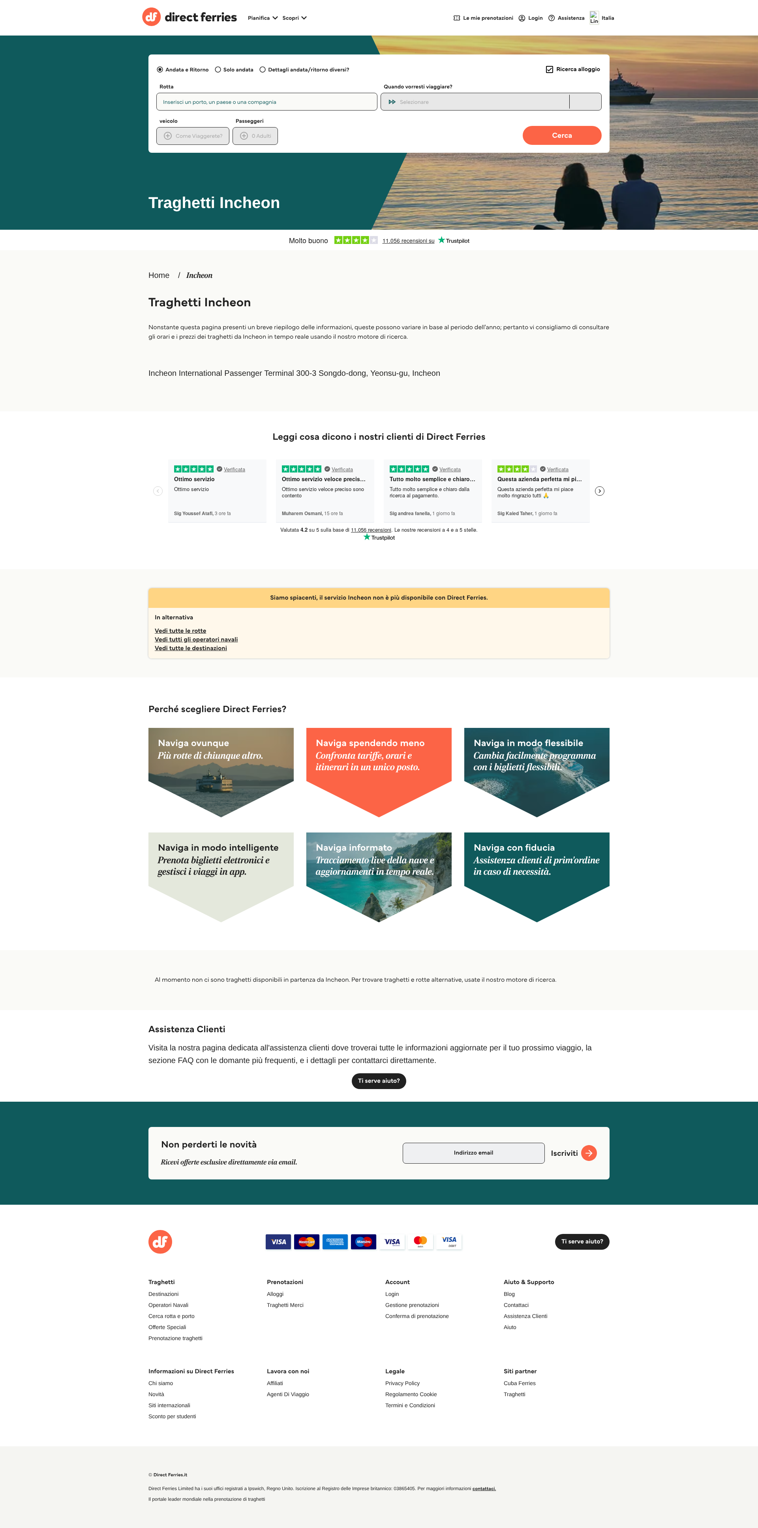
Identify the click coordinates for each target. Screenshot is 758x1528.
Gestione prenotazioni (412, 1305)
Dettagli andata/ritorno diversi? (308, 69)
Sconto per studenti (172, 1416)
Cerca (562, 135)
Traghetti (514, 1394)
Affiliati (275, 1383)
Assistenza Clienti (526, 1316)
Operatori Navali (168, 1305)
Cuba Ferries (520, 1383)
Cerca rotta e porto (171, 1316)
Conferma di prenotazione (417, 1316)
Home (158, 275)
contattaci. (484, 1488)
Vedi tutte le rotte (180, 631)
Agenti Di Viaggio (288, 1394)
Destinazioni (163, 1294)
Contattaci (516, 1305)
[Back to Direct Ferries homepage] (189, 17)
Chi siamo (160, 1383)
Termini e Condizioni (410, 1405)
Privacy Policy (402, 1383)
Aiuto (510, 1327)
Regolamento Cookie (411, 1394)
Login (392, 1294)
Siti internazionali (169, 1405)
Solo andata (238, 69)
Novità (156, 1394)
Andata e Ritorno (186, 69)
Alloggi (275, 1294)
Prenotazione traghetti (175, 1338)
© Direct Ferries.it (167, 1474)
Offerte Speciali (167, 1327)
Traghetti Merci (285, 1305)
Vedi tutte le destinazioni (191, 648)
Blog (509, 1294)
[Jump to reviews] (379, 240)
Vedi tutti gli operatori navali (196, 639)
